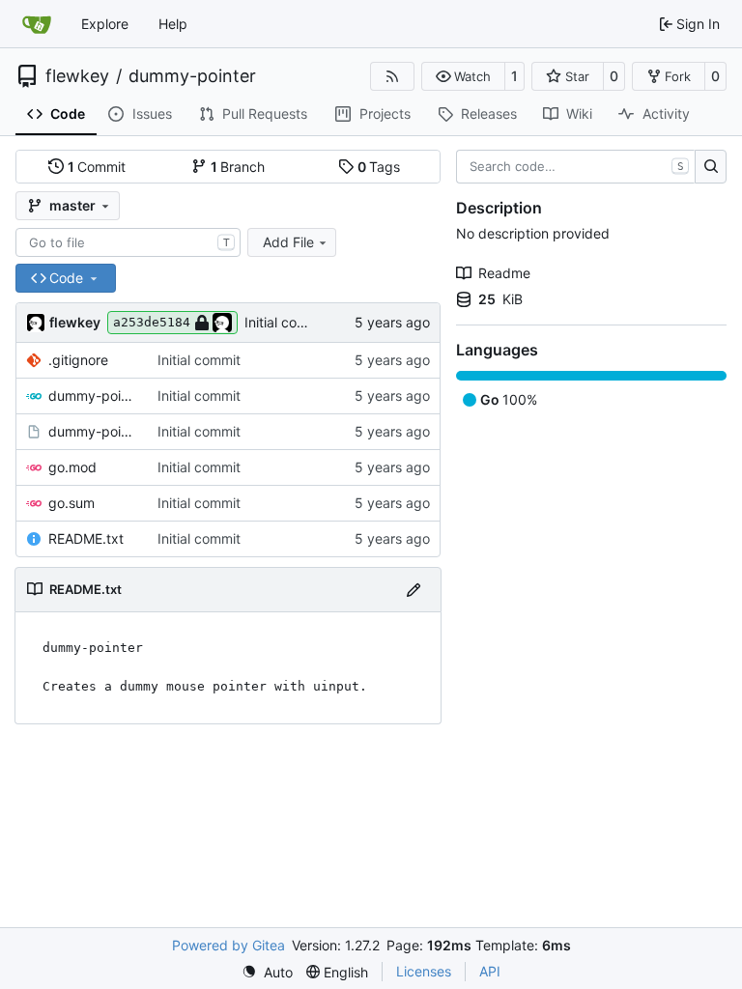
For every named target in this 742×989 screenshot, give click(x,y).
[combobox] (128, 242)
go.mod (72, 467)
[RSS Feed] (392, 76)
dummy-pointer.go (93, 395)
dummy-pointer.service (93, 431)
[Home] (37, 24)
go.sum (71, 502)
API (489, 971)
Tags (379, 166)
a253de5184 (151, 322)
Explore (104, 23)
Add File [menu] (288, 242)
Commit (97, 166)
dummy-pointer (192, 76)
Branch (238, 166)
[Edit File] (413, 590)
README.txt (86, 538)
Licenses (423, 971)
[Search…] (711, 167)
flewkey (77, 76)
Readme (504, 273)
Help (172, 23)
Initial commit (286, 322)
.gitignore (78, 360)
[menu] (267, 972)
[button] (463, 76)
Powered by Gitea (228, 945)
